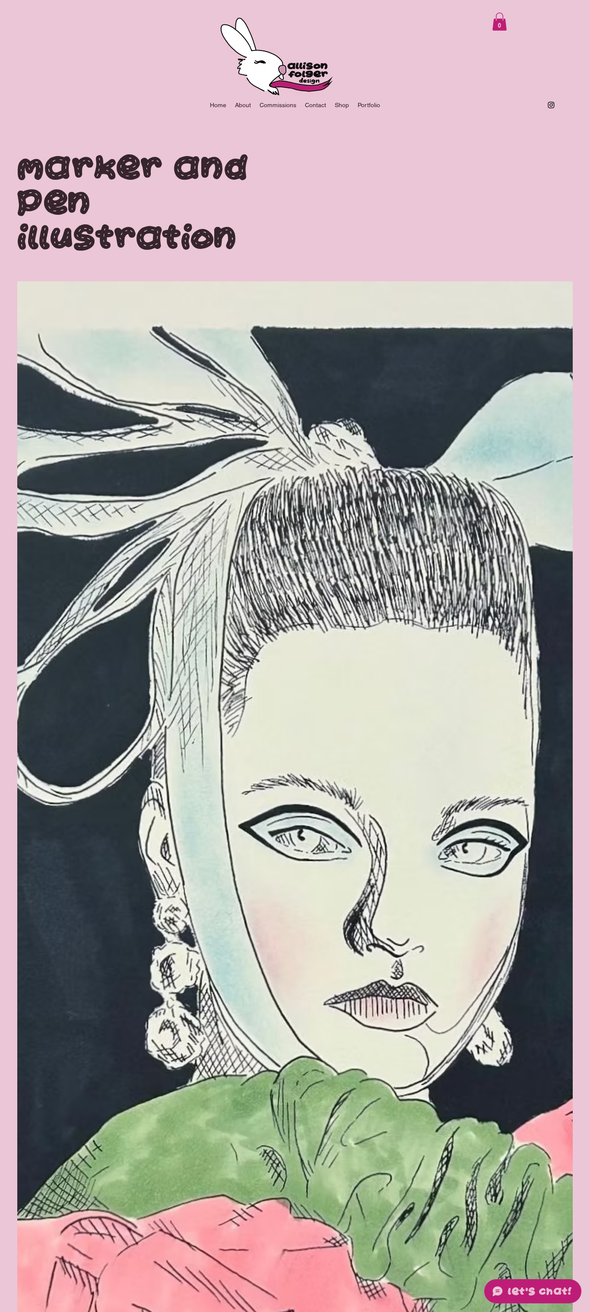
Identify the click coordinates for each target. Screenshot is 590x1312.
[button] (499, 22)
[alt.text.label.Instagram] (551, 105)
